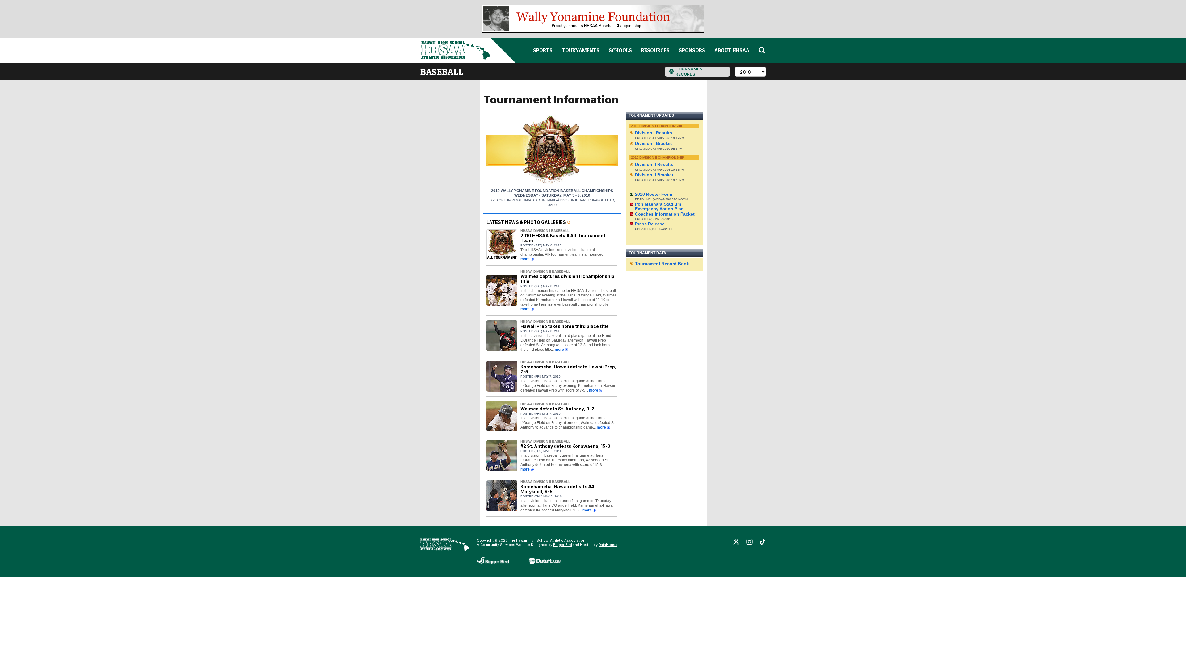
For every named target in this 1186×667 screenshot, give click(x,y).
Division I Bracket (653, 143)
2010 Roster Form (653, 194)
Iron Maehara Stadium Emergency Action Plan (659, 206)
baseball (441, 71)
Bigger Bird (562, 545)
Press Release (650, 223)
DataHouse (608, 545)
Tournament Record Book (662, 263)
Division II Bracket (654, 174)
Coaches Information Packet (665, 214)
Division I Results (653, 132)
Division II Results (654, 164)
